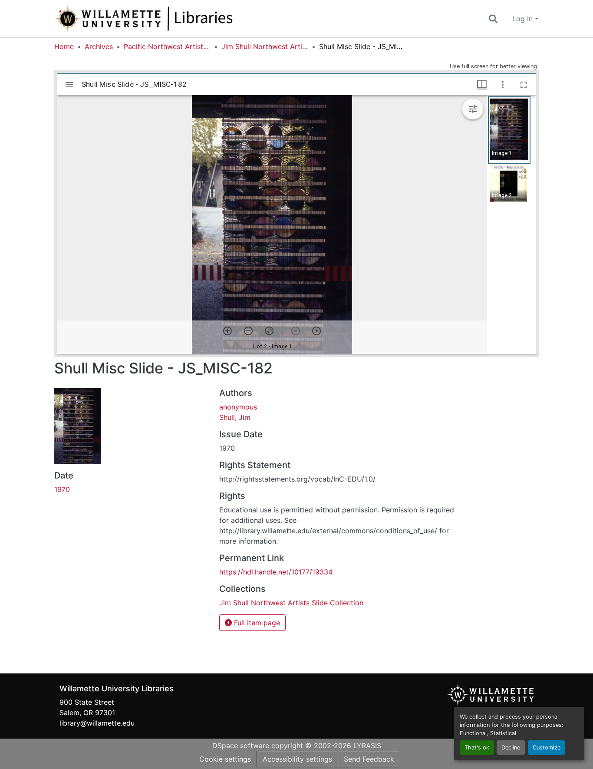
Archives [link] (99, 46)
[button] (172, 18)
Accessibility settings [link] (297, 759)
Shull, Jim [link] (234, 417)
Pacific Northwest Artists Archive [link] (167, 46)
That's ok (477, 747)
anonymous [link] (238, 407)
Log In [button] (523, 18)
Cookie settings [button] (225, 759)
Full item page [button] (256, 622)
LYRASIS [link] (367, 745)
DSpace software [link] (240, 745)
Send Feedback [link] (369, 759)
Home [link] (64, 46)
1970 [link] (62, 489)
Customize (546, 747)
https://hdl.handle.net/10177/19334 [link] (276, 572)
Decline (510, 747)
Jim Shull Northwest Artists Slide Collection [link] (264, 46)
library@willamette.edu (97, 723)
